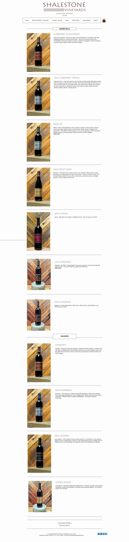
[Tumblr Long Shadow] (101, 534)
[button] (104, 20)
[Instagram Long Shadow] (104, 534)
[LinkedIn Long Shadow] (106, 534)
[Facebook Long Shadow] (99, 534)
